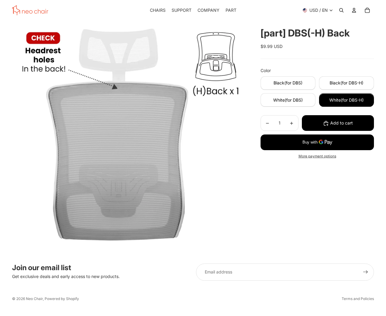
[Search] (341, 10)
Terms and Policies (358, 298)
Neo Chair (34, 298)
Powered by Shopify (62, 298)
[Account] (354, 10)
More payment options (317, 156)
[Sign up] (365, 272)
